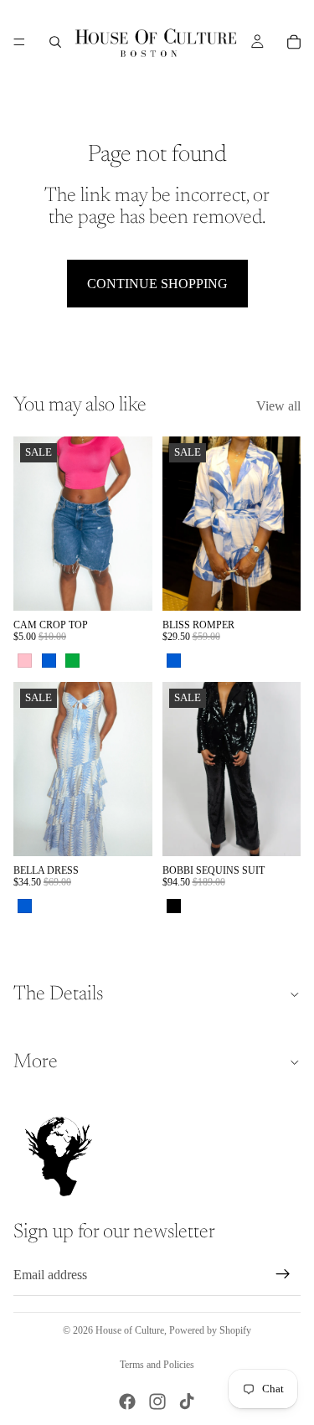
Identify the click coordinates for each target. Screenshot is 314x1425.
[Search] (55, 41)
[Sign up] (283, 1275)
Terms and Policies (157, 1365)
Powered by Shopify (210, 1330)
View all (278, 406)
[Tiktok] (187, 1401)
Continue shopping (157, 283)
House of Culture (129, 1330)
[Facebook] (127, 1401)
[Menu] (19, 42)
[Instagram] (157, 1401)
